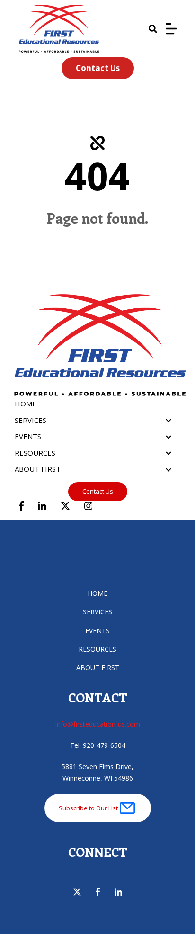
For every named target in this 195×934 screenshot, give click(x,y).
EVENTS (28, 436)
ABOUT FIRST (38, 469)
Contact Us (98, 68)
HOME (25, 403)
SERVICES (30, 420)
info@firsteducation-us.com (97, 723)
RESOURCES (35, 453)
